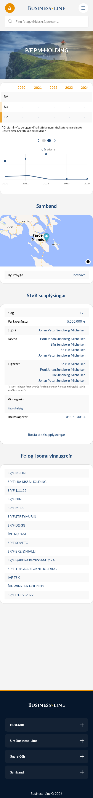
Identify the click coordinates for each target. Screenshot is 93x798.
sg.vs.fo (22, 390)
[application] (46, 165)
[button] (48, 149)
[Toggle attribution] (88, 261)
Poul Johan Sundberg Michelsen (62, 339)
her (43, 131)
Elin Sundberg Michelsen (67, 344)
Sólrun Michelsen (73, 350)
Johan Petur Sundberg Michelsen (61, 330)
